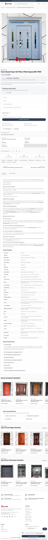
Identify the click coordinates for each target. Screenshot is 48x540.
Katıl (45, 528)
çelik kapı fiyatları (6, 223)
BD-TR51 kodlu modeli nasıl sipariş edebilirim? (13, 360)
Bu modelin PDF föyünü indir (8, 134)
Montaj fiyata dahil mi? (8, 367)
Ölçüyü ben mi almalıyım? (9, 357)
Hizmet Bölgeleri (28, 512)
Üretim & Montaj (4, 529)
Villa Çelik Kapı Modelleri (10, 7)
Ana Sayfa (3, 7)
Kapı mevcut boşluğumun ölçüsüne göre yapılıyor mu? (15, 370)
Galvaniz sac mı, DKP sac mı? (10, 415)
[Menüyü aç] (2, 4)
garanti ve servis (13, 212)
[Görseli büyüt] (24, 38)
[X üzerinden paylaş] (13, 151)
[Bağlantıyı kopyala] (22, 151)
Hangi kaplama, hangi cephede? (33, 415)
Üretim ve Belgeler (28, 509)
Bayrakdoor (4, 69)
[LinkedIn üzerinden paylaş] (19, 151)
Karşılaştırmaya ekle (5, 132)
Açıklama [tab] (4, 173)
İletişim (2, 526)
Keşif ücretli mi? (7, 365)
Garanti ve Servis (4, 531)
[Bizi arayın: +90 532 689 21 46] (45, 4)
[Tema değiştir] (43, 4)
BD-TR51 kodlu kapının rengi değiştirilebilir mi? (13, 352)
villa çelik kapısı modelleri (38, 245)
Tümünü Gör (44, 428)
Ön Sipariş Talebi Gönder (24, 119)
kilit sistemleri (29, 210)
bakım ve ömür (33, 212)
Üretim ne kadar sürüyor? (9, 362)
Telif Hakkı (27, 514)
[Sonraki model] (45, 38)
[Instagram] (2, 517)
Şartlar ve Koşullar (28, 521)
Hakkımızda (27, 507)
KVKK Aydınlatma (28, 517)
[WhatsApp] (15, 517)
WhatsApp (17, 128)
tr (39, 3)
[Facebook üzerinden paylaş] (16, 151)
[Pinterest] (12, 517)
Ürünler (2, 528)
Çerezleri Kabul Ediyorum (33, 536)
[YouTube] (7, 517)
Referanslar (27, 511)
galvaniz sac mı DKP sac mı (11, 210)
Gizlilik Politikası (28, 519)
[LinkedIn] (10, 517)
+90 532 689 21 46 (7, 128)
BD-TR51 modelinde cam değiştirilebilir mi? (12, 354)
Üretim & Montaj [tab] (12, 173)
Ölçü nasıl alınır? (8, 419)
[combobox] (24, 3)
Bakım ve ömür (29, 419)
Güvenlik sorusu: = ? (6, 112)
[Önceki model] (2, 38)
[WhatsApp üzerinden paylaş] (11, 151)
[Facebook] (5, 517)
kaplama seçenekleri (36, 193)
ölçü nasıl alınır (32, 208)
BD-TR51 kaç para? (7, 344)
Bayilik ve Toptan (28, 516)
